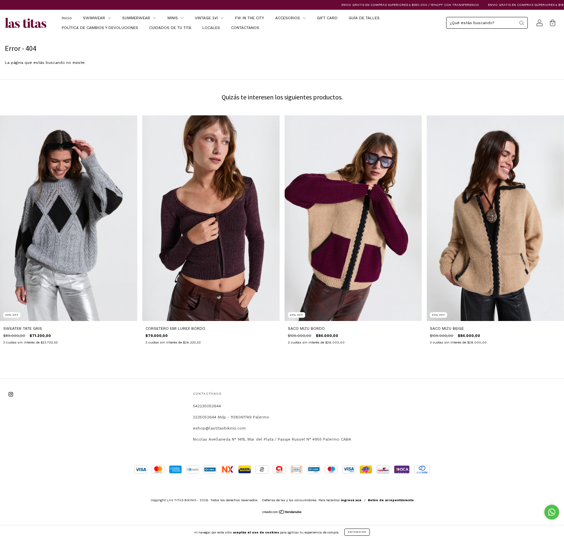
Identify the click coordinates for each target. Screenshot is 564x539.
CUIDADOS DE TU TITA (170, 27)
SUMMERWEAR (136, 18)
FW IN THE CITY (249, 18)
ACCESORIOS (288, 18)
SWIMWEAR (94, 18)
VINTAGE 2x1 (207, 18)
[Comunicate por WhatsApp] (551, 512)
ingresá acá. (351, 500)
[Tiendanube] (282, 513)
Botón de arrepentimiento (391, 500)
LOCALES (211, 27)
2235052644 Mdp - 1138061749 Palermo (231, 417)
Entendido (357, 532)
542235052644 (207, 406)
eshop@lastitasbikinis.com (219, 428)
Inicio (67, 18)
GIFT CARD (327, 18)
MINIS (173, 18)
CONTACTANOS (245, 27)
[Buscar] (521, 22)
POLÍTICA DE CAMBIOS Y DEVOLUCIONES (100, 27)
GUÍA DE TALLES (364, 18)
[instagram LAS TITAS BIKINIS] (11, 394)
